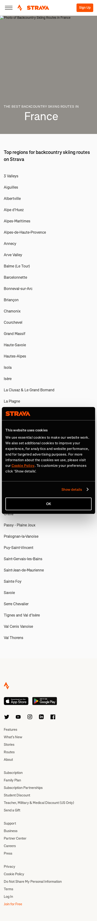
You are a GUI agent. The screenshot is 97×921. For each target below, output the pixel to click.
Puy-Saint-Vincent (18, 547)
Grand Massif (14, 333)
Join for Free (13, 904)
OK (48, 504)
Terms (8, 889)
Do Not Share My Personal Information (33, 881)
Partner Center (15, 838)
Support (10, 823)
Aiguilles (11, 187)
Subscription (13, 772)
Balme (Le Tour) (17, 266)
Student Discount (17, 795)
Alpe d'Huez (14, 209)
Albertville (12, 198)
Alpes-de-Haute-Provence (25, 232)
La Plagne (12, 401)
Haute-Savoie (15, 345)
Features (10, 729)
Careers (10, 846)
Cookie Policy (14, 874)
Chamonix (12, 311)
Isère (8, 378)
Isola (8, 367)
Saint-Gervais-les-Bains (23, 558)
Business (10, 831)
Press (8, 853)
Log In (8, 896)
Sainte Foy (12, 581)
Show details (71, 489)
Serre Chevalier (16, 603)
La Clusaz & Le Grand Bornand (29, 390)
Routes (9, 752)
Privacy (9, 866)
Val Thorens (13, 637)
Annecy (10, 243)
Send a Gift (12, 810)
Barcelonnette (15, 277)
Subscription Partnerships (23, 787)
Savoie (9, 592)
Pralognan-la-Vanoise (21, 536)
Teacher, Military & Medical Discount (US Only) (39, 802)
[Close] (9, 7)
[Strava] (33, 7)
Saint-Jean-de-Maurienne (24, 570)
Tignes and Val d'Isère (22, 615)
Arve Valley (13, 254)
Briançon (11, 299)
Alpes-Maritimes (17, 221)
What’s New (13, 737)
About (8, 759)
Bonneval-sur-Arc (18, 288)
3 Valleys (11, 176)
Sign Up (85, 7)
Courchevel (13, 322)
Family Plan (12, 780)
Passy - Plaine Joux (20, 525)
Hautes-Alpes (15, 356)
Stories (9, 744)
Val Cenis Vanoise (18, 626)
